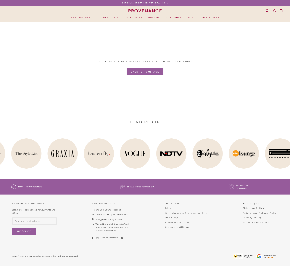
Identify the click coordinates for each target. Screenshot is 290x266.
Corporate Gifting (177, 227)
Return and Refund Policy (260, 213)
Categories (133, 17)
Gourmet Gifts (108, 17)
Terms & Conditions (256, 222)
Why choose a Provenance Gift (186, 213)
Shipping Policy (253, 208)
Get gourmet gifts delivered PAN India (145, 3)
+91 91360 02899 (120, 214)
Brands (154, 17)
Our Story (171, 217)
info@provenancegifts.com (108, 219)
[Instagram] (97, 237)
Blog (168, 208)
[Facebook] (92, 237)
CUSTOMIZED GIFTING (181, 17)
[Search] (267, 10)
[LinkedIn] (122, 237)
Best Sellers (80, 17)
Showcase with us (177, 222)
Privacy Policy (252, 217)
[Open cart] (281, 10)
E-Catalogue (251, 203)
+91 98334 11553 (242, 188)
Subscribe (24, 231)
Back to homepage (145, 72)
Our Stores (210, 17)
